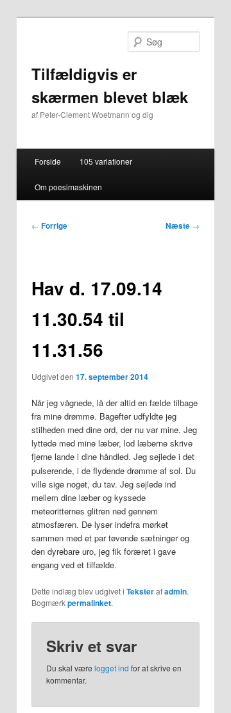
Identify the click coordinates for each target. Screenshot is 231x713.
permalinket (89, 603)
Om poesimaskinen (68, 186)
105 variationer (106, 161)
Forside (48, 161)
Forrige (49, 225)
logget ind (111, 667)
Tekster (140, 591)
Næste (183, 225)
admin (175, 591)
